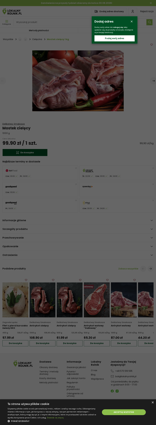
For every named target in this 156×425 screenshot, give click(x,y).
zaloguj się (118, 27)
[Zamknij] (132, 21)
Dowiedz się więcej (55, 417)
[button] (53, 421)
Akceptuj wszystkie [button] (124, 412)
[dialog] (78, 412)
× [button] (152, 402)
